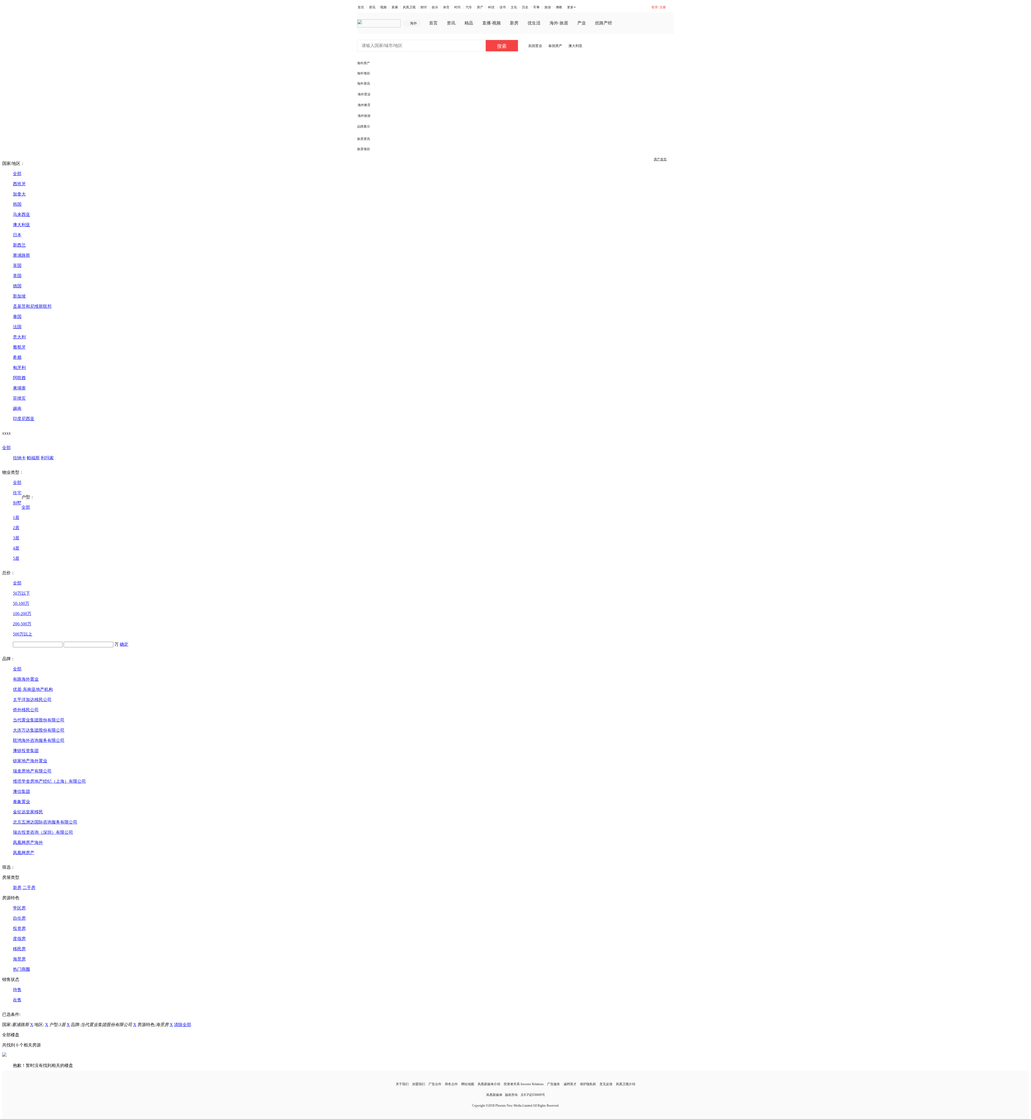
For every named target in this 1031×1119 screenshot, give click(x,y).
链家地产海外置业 (30, 761)
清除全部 (182, 1024)
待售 (17, 989)
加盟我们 (418, 1084)
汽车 (469, 7)
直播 (394, 7)
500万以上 (22, 634)
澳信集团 (21, 791)
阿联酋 (19, 378)
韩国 (17, 204)
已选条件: (11, 1014)
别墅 (17, 503)
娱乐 (435, 7)
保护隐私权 (588, 1084)
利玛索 (47, 458)
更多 (570, 7)
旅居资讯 (363, 139)
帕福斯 (33, 458)
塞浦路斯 (21, 255)
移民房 (19, 949)
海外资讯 (363, 83)
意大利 (19, 337)
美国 (17, 275)
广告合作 (435, 1084)
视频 (383, 7)
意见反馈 (606, 1084)
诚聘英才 (570, 1084)
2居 (16, 527)
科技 (491, 7)
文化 (514, 7)
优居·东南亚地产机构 (33, 689)
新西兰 (19, 245)
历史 (525, 7)
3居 (16, 538)
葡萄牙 (19, 347)
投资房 (19, 928)
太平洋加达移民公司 (32, 699)
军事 (536, 7)
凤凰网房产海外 (28, 842)
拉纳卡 (19, 458)
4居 (16, 548)
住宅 (17, 492)
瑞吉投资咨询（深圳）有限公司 (43, 832)
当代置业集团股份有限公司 (38, 720)
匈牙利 (19, 367)
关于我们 (402, 1084)
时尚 (457, 7)
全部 (17, 173)
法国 (17, 326)
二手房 (29, 887)
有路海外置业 (26, 679)
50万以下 (21, 593)
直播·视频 (491, 23)
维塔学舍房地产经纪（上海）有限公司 (49, 781)
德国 (17, 286)
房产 (480, 7)
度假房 (19, 938)
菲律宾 (19, 398)
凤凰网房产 (23, 852)
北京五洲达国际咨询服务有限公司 (45, 822)
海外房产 (363, 63)
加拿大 (19, 194)
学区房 (19, 908)
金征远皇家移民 (28, 812)
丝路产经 (603, 23)
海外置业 (364, 94)
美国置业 (535, 46)
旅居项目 (363, 149)
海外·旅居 (559, 23)
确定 (124, 644)
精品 (468, 23)
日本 (17, 235)
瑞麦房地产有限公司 (32, 771)
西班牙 (19, 184)
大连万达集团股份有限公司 (38, 730)
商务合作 (451, 1084)
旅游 (547, 7)
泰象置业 (21, 801)
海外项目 (363, 73)
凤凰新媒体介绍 (489, 1084)
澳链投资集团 (26, 750)
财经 (423, 7)
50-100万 (21, 603)
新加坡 (19, 296)
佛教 (559, 7)
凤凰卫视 (409, 7)
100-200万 (22, 613)
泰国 (17, 316)
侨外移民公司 (26, 710)
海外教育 (364, 105)
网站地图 (467, 1084)
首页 (361, 7)
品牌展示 (363, 126)
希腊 (17, 357)
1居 (16, 517)
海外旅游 (364, 116)
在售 (17, 1000)
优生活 (534, 23)
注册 (662, 7)
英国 (17, 265)
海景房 (19, 959)
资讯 (372, 7)
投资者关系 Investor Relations (524, 1084)
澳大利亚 (575, 46)
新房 (514, 23)
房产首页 (660, 159)
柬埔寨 (19, 388)
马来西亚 (21, 214)
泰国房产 (555, 46)
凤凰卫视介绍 (625, 1084)
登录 (654, 7)
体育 (446, 7)
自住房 (19, 918)
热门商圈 (21, 969)
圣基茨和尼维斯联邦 (32, 306)
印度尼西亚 (23, 418)
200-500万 (22, 624)
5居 (16, 558)
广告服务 (553, 1084)
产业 (581, 23)
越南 (17, 408)
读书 (502, 7)
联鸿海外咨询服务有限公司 (38, 740)
